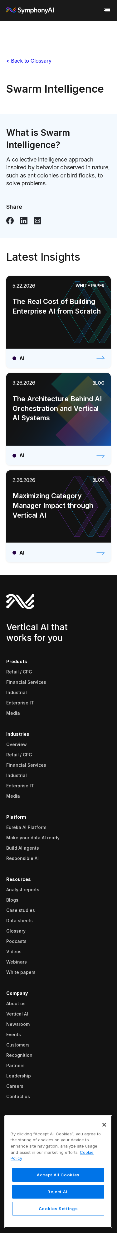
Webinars (16, 961)
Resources (18, 879)
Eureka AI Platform (26, 827)
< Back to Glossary (28, 61)
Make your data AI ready (33, 837)
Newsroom (18, 1024)
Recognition (19, 1055)
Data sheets (19, 920)
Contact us (18, 1096)
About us (16, 1003)
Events (13, 1034)
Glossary (16, 931)
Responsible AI (22, 858)
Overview (16, 744)
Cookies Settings (58, 1208)
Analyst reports (22, 889)
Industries (17, 734)
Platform (16, 817)
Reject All (58, 1191)
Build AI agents (22, 848)
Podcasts (16, 941)
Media (13, 713)
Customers (18, 1044)
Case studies (20, 910)
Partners (15, 1065)
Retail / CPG (19, 671)
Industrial (16, 692)
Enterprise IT (20, 702)
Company (17, 993)
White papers (21, 972)
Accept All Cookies (58, 1174)
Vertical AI (17, 1013)
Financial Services (26, 682)
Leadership (18, 1075)
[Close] (104, 1125)
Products (16, 661)
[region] (58, 1171)
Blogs (12, 900)
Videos (14, 951)
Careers (14, 1086)
